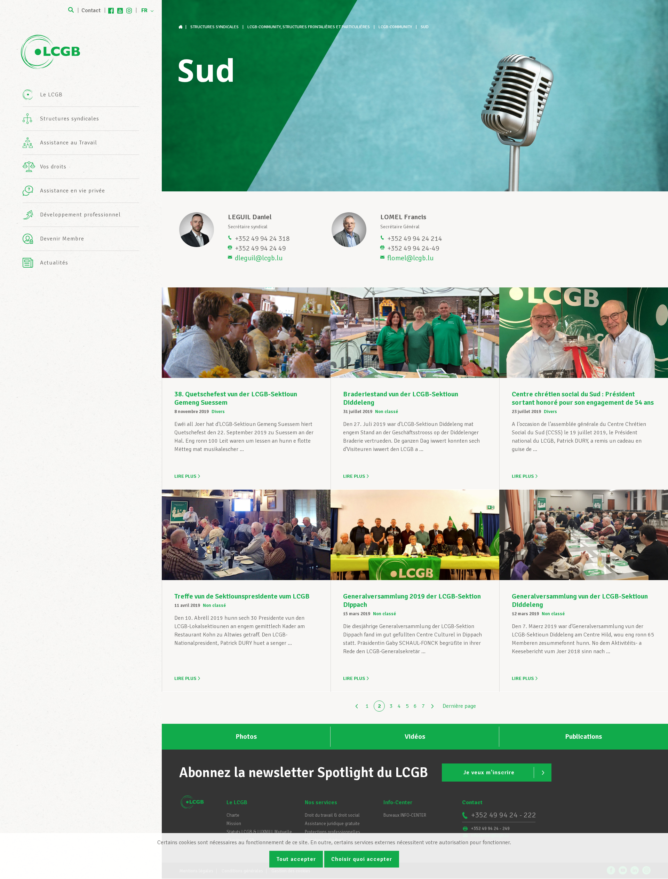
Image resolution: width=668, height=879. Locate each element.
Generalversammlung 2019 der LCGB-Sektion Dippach (412, 600)
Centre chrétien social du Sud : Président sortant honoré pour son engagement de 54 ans (583, 398)
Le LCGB (236, 802)
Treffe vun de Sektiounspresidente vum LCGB (242, 596)
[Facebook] (111, 10)
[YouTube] (120, 10)
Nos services (321, 802)
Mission (233, 823)
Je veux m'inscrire (489, 772)
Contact (91, 10)
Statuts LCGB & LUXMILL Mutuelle (259, 832)
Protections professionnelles (332, 832)
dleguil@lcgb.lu (259, 258)
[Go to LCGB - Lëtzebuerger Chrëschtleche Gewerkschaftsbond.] (181, 27)
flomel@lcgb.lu (410, 258)
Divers (218, 411)
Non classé (386, 411)
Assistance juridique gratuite (332, 823)
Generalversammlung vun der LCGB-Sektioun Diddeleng (580, 600)
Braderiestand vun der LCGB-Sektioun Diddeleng (400, 398)
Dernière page (459, 706)
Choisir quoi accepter (361, 859)
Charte (232, 815)
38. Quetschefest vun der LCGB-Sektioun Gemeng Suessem (235, 398)
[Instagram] (129, 10)
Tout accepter (296, 859)
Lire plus (185, 476)
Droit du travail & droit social (332, 815)
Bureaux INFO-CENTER (404, 815)
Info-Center (397, 802)
